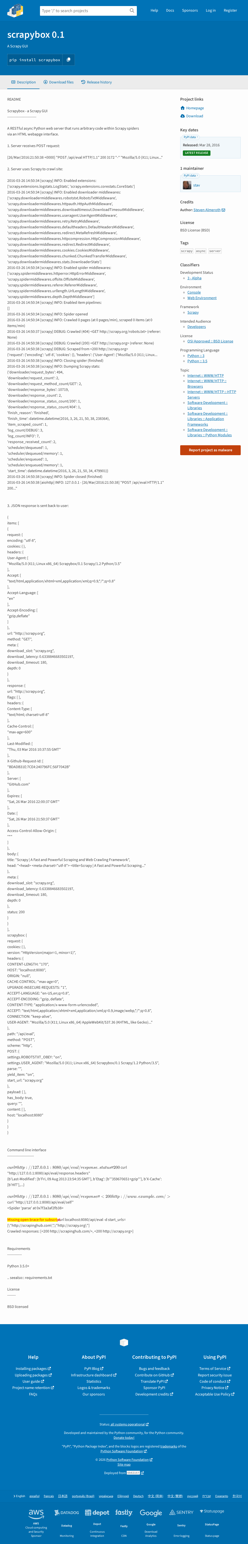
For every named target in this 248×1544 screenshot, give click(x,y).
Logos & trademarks (94, 1387)
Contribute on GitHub (152, 1375)
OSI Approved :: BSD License (210, 341)
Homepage (195, 108)
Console (194, 292)
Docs (170, 10)
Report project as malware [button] (210, 450)
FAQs (33, 1394)
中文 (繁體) (175, 1496)
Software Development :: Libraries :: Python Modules (209, 432)
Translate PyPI (152, 1381)
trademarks (168, 1446)
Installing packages (31, 1368)
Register (230, 10)
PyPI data (190, 137)
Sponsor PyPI (154, 1387)
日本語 (63, 1496)
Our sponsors (94, 1394)
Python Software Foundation (122, 1451)
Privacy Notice (213, 1387)
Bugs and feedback (154, 1368)
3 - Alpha (194, 278)
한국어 (237, 1496)
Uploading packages (31, 1375)
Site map (124, 1464)
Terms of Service (212, 1368)
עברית (206, 1496)
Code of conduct (213, 1381)
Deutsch (138, 1496)
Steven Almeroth (207, 210)
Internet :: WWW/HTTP (205, 375)
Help (154, 10)
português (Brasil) (83, 1496)
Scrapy (193, 312)
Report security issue (215, 1375)
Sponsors (190, 10)
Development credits (152, 1394)
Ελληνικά (123, 1496)
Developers (196, 326)
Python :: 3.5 (197, 361)
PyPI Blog (91, 1368)
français (49, 1496)
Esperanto (221, 1496)
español (34, 1496)
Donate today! (124, 1437)
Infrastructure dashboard (91, 1375)
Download (194, 116)
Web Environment (202, 298)
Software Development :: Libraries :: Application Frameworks (207, 419)
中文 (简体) (155, 1496)
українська (106, 1496)
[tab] (23, 82)
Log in (211, 10)
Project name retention (31, 1387)
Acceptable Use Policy (212, 1394)
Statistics (93, 1381)
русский (192, 1496)
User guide (31, 1381)
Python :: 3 (195, 355)
